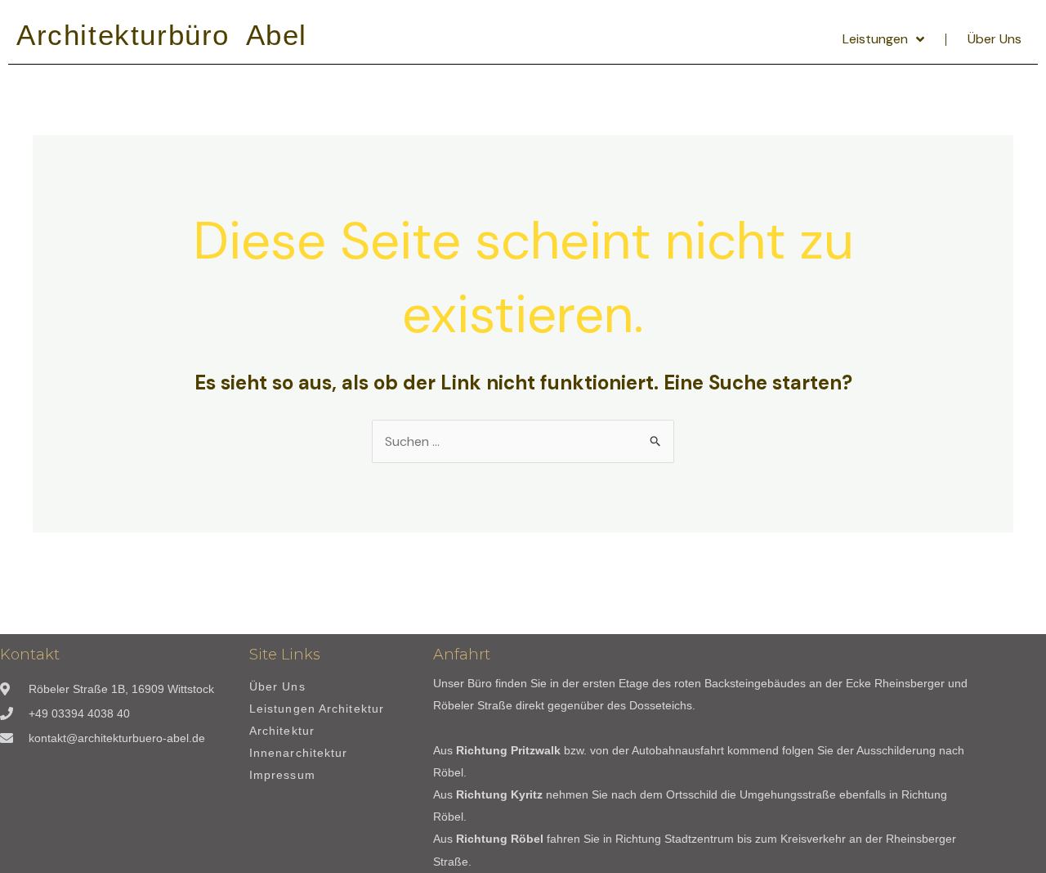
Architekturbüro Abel (161, 35)
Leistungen (875, 38)
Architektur (282, 731)
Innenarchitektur (298, 753)
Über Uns (994, 38)
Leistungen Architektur (316, 709)
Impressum (282, 775)
